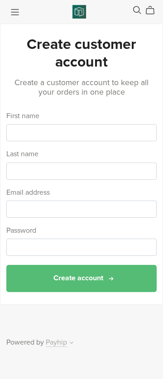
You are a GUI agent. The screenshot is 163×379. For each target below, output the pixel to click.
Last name (22, 154)
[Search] (137, 10)
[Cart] (153, 10)
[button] (71, 344)
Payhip (56, 342)
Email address (28, 192)
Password (21, 230)
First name (22, 116)
